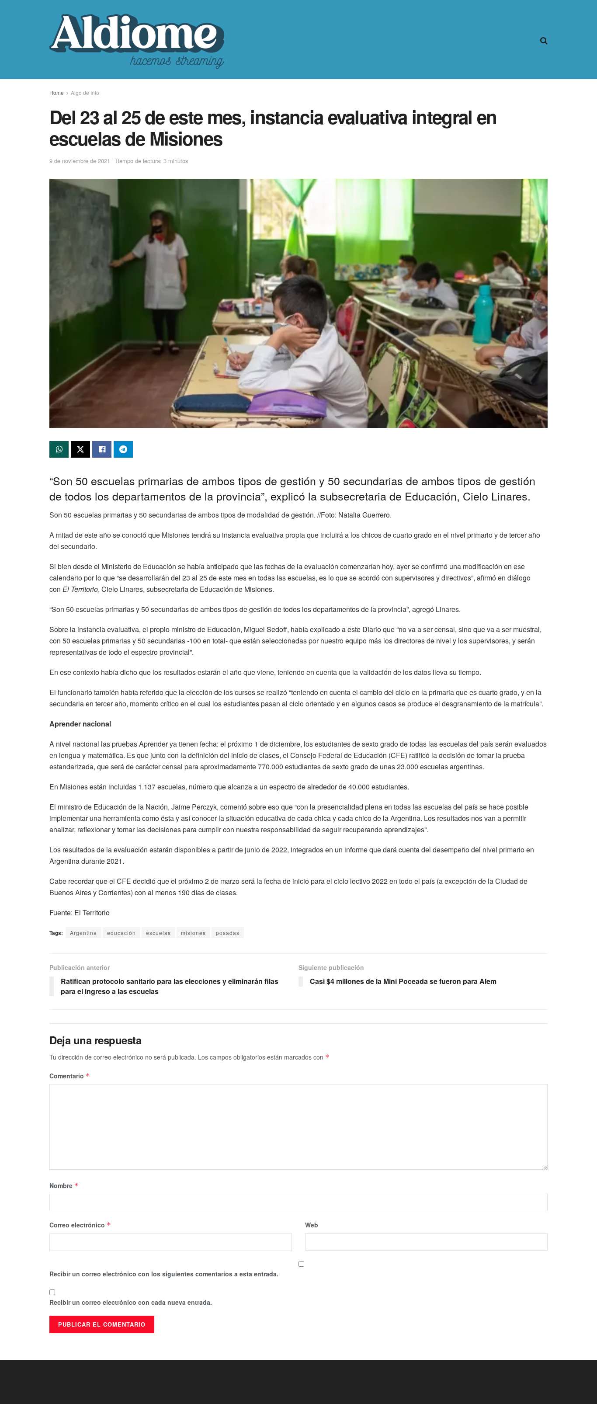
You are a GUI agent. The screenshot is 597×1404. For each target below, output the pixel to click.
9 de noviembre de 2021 (79, 160)
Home (56, 92)
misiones (193, 932)
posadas (227, 932)
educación (121, 932)
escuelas (158, 932)
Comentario (69, 1075)
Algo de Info (85, 92)
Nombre (64, 1185)
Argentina (83, 932)
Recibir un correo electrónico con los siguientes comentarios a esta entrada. (163, 1273)
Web (311, 1224)
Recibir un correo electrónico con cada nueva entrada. (130, 1302)
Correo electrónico (80, 1224)
